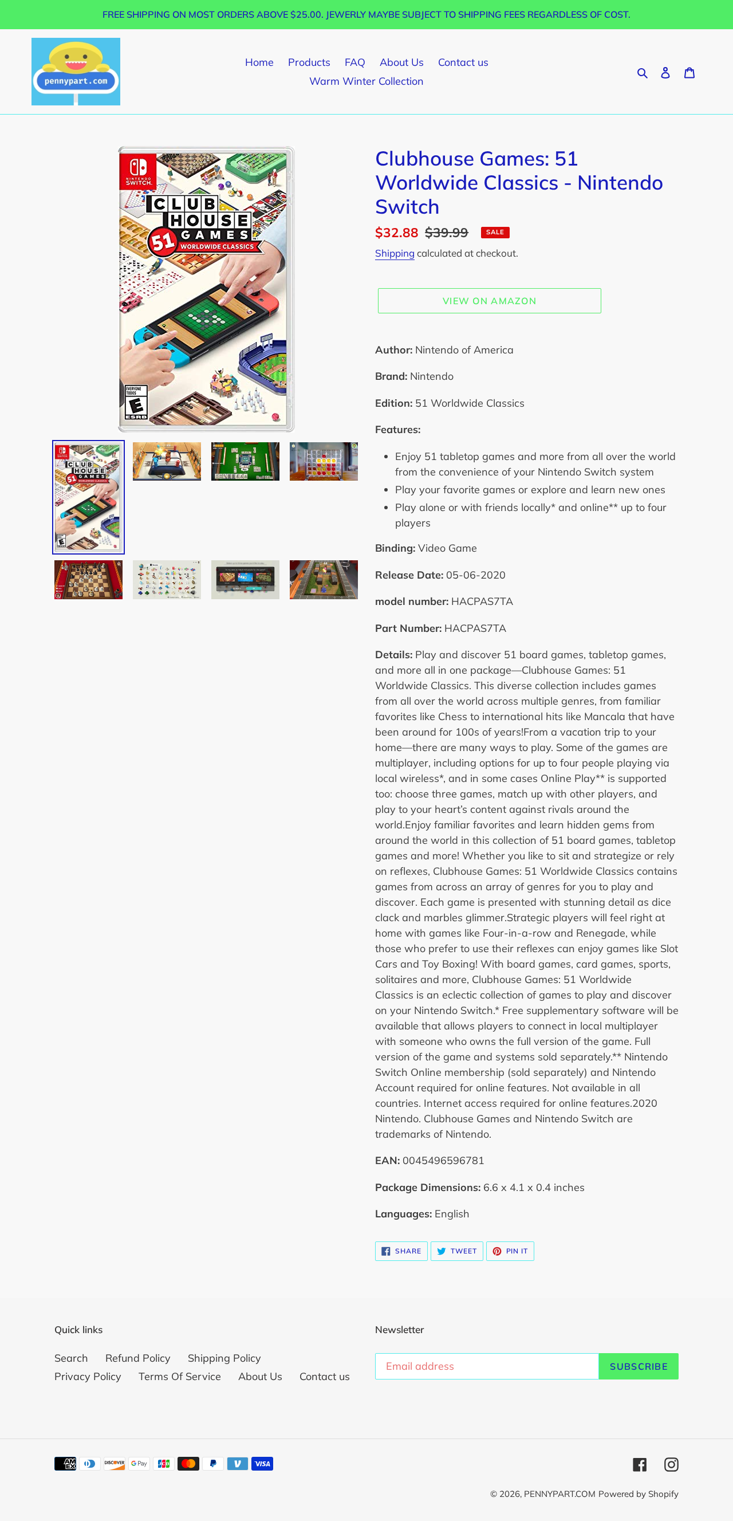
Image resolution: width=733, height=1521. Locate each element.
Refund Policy (138, 1358)
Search (71, 1358)
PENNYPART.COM (560, 1493)
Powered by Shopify (638, 1493)
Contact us (324, 1376)
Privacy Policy (87, 1376)
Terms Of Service (180, 1376)
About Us (260, 1376)
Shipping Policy (224, 1358)
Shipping (395, 253)
